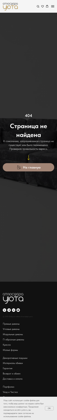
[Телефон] (4, 129)
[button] (38, 6)
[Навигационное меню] (52, 6)
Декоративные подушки (15, 176)
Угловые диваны (11, 147)
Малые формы (10, 168)
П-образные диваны (13, 158)
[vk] (13, 129)
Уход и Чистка (10, 210)
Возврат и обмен (11, 192)
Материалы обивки (13, 182)
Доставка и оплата (12, 197)
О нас (6, 216)
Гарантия (7, 187)
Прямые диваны (11, 142)
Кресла (7, 163)
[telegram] (9, 129)
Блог (5, 226)
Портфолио (8, 205)
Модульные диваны (13, 153)
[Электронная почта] (18, 129)
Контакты (7, 221)
